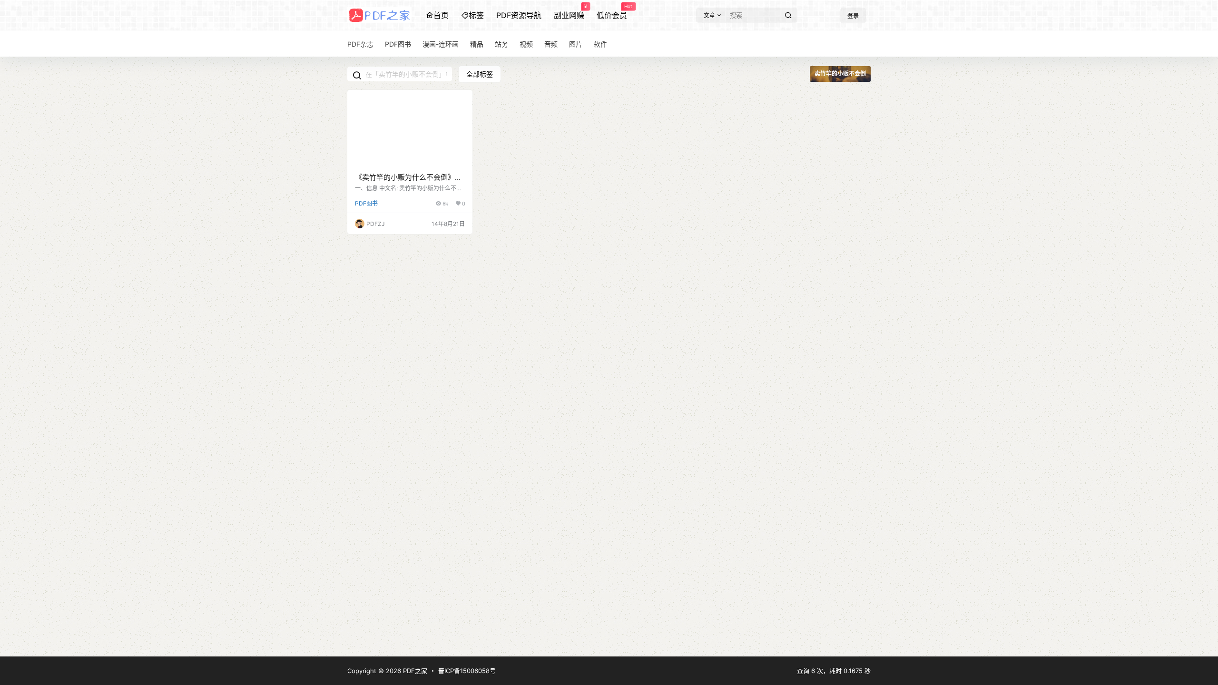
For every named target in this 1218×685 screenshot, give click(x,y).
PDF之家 (414, 671)
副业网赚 (569, 11)
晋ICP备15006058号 (467, 671)
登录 (853, 16)
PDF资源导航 (518, 15)
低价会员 (612, 11)
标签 (476, 15)
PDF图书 (366, 203)
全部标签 (479, 74)
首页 (441, 15)
